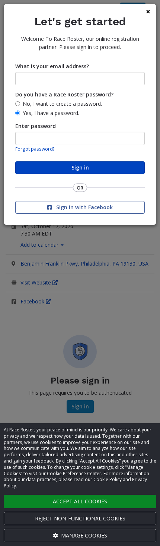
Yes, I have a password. (51, 112)
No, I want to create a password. (62, 103)
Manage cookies (83, 535)
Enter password (35, 125)
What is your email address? (52, 66)
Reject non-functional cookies (80, 518)
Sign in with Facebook (84, 207)
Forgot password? (35, 149)
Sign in (80, 167)
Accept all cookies (80, 501)
